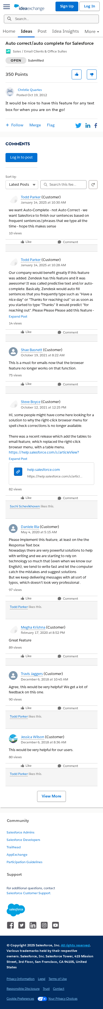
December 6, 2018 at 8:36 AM (43, 742)
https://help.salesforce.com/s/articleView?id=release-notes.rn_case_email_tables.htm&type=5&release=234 (55, 476)
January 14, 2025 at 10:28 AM (43, 265)
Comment (70, 242)
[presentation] (18, 472)
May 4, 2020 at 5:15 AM (39, 532)
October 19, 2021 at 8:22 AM (43, 355)
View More (51, 796)
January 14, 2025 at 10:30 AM (43, 202)
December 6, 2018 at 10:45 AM (44, 679)
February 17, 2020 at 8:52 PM (43, 632)
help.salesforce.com (43, 469)
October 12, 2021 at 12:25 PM (43, 407)
